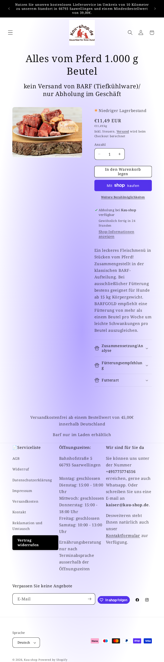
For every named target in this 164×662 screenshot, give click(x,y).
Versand (123, 131)
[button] (10, 32)
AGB (16, 458)
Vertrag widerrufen (28, 542)
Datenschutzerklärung (32, 480)
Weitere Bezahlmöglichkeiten (123, 197)
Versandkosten (25, 501)
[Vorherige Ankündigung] (9, 8)
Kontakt (19, 512)
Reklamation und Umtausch (27, 526)
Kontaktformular (123, 535)
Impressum (22, 490)
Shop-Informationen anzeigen (116, 234)
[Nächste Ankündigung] (155, 8)
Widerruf (20, 469)
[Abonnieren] (89, 599)
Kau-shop (30, 660)
